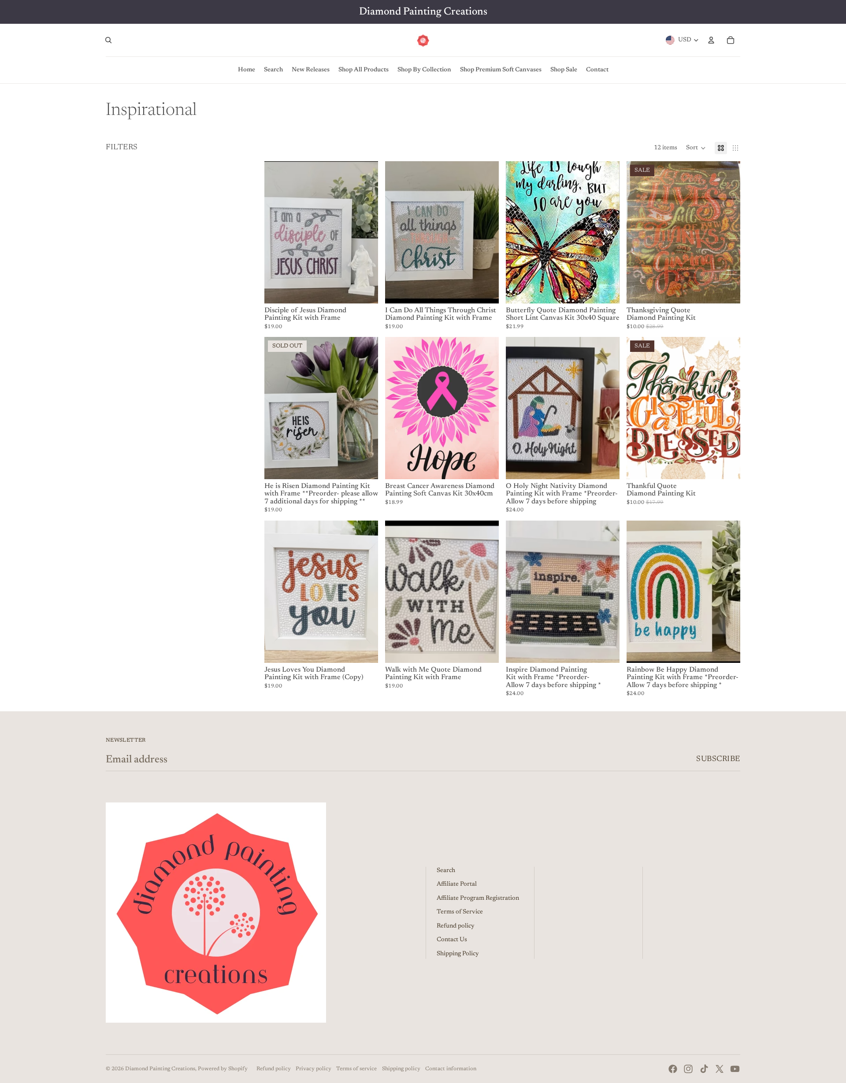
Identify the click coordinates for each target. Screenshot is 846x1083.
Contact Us (452, 940)
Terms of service (356, 1069)
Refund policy (456, 926)
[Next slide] (365, 232)
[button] (696, 148)
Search (446, 871)
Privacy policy (313, 1069)
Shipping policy (401, 1069)
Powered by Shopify (223, 1069)
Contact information (450, 1069)
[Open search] (108, 40)
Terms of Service (460, 912)
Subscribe (718, 759)
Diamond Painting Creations (160, 1069)
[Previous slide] (277, 232)
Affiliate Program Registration (478, 898)
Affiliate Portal (457, 884)
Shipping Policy (458, 954)
